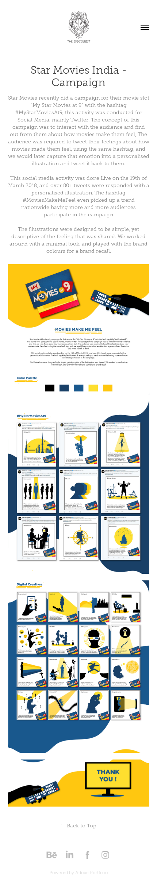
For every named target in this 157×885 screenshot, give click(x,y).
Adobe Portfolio (91, 872)
